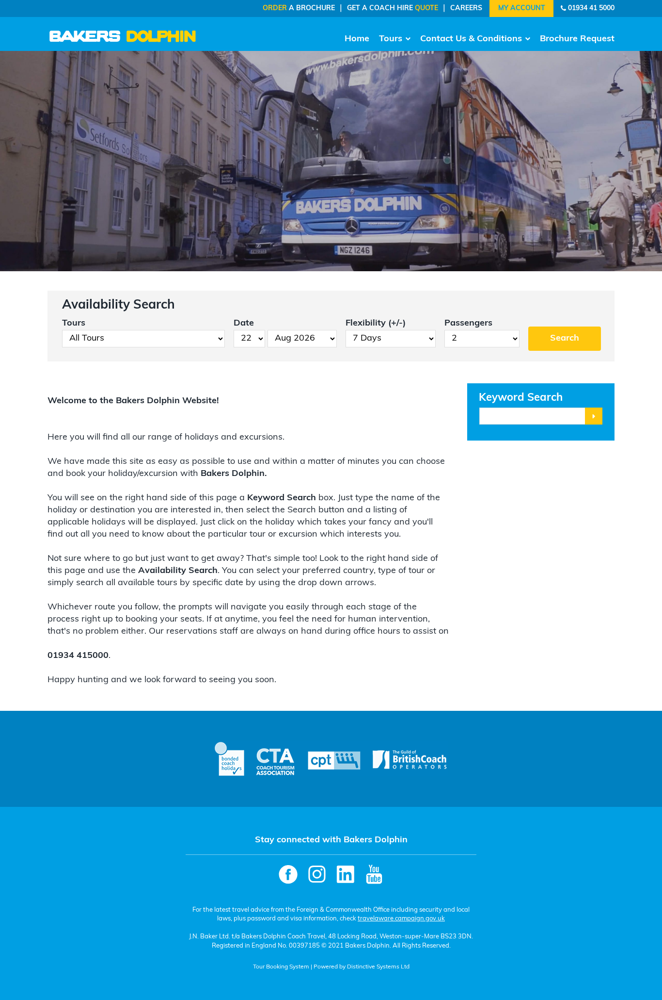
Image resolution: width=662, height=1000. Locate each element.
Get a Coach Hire (392, 8)
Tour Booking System (281, 967)
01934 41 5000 (591, 8)
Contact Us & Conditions (471, 39)
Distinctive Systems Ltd (378, 967)
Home (357, 39)
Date (244, 323)
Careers (466, 8)
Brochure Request (577, 39)
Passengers (468, 323)
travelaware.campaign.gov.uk (401, 919)
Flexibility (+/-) (376, 323)
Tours (390, 39)
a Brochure (299, 8)
